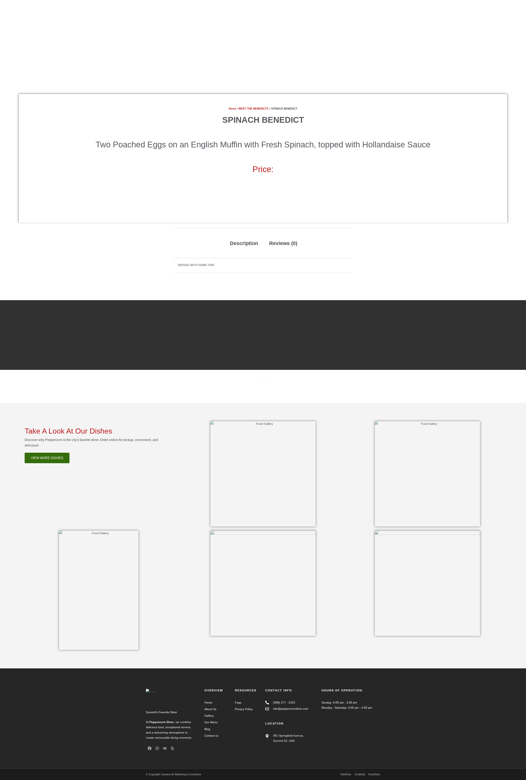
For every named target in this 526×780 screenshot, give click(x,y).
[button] (267, 383)
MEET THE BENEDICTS (254, 108)
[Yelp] (172, 748)
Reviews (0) (283, 243)
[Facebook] (149, 748)
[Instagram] (157, 748)
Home (261, 15)
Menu (290, 15)
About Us (276, 15)
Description (244, 243)
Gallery (303, 15)
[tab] (244, 243)
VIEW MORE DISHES (47, 458)
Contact (329, 15)
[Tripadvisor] (164, 748)
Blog (316, 15)
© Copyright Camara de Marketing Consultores (173, 774)
